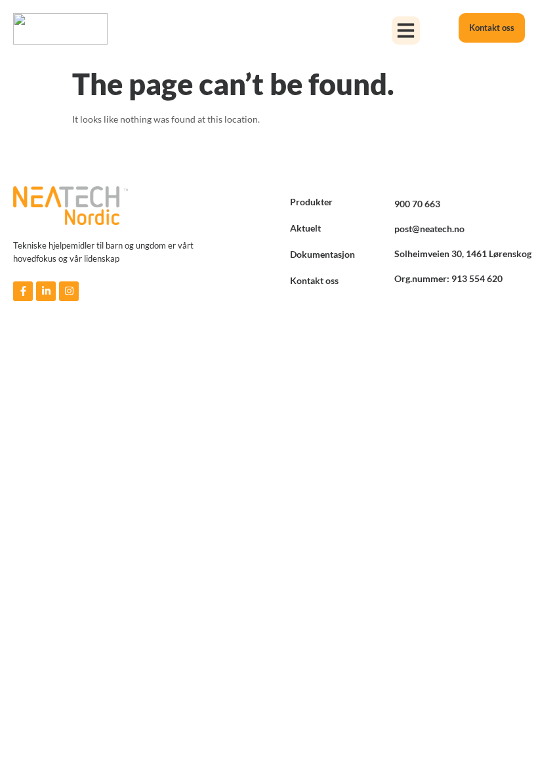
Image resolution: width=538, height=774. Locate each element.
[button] (406, 30)
